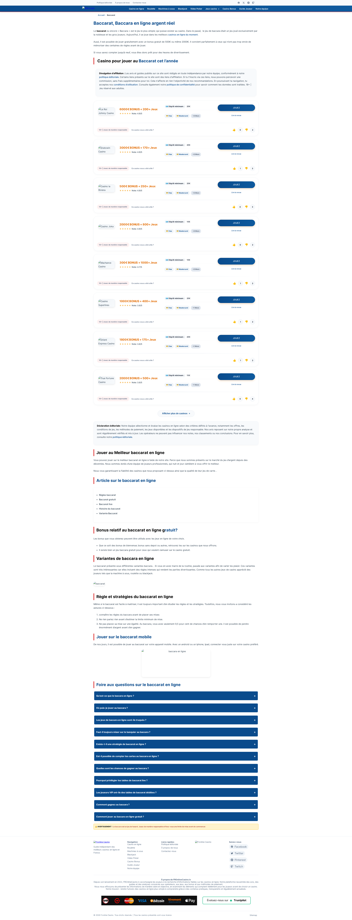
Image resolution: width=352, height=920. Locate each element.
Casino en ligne (136, 9)
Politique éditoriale (104, 3)
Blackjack (182, 9)
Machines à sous (166, 9)
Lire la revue (236, 115)
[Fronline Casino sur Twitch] (253, 3)
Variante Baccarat (108, 513)
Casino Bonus (229, 9)
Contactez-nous (139, 3)
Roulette (151, 9)
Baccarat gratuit (107, 499)
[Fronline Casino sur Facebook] (239, 3)
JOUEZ (236, 108)
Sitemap (253, 915)
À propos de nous (122, 3)
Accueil (101, 15)
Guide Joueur (245, 9)
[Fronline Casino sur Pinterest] (248, 3)
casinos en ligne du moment (183, 34)
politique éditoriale (109, 77)
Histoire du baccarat (109, 508)
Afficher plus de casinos (176, 413)
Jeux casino (212, 9)
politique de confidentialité (181, 84)
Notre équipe (262, 9)
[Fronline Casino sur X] (244, 3)
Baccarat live (105, 504)
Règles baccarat (107, 495)
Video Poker (196, 9)
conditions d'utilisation (126, 84)
